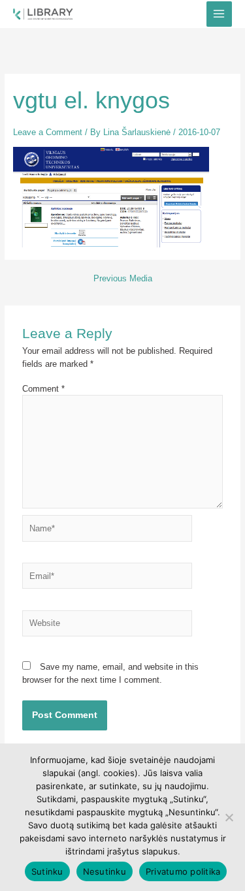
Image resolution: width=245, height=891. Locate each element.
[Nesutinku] (228, 817)
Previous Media (122, 279)
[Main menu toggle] (219, 14)
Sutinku (47, 871)
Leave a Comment (47, 132)
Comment (43, 389)
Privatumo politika (183, 871)
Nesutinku (104, 871)
